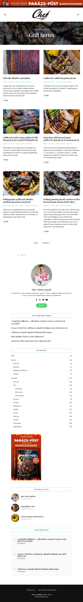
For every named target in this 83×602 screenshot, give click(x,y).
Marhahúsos (17, 406)
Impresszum (31, 590)
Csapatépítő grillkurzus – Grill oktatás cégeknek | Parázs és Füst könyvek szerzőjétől (38, 322)
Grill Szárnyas (19, 396)
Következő (45, 243)
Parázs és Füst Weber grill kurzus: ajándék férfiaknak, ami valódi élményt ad (39, 328)
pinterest (43, 299)
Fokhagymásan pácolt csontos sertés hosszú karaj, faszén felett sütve (62, 200)
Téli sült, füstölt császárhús (16, 78)
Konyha (13, 360)
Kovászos (16, 399)
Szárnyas (16, 416)
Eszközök (16, 364)
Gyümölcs (16, 367)
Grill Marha (18, 389)
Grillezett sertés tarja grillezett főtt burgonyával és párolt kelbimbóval (20, 138)
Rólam (41, 305)
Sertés (28, 82)
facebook (36, 299)
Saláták (15, 409)
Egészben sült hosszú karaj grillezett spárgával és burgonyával (61, 138)
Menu (78, 15)
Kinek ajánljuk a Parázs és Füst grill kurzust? (27, 337)
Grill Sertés (20, 82)
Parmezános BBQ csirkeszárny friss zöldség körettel (31, 341)
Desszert (16, 382)
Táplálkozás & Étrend (20, 370)
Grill (13, 82)
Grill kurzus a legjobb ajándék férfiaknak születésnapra (31, 332)
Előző (36, 243)
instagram (39, 299)
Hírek (12, 356)
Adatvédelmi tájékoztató (47, 590)
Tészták (35, 206)
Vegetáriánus (17, 427)
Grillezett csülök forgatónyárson (60, 78)
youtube (46, 299)
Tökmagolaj (17, 423)
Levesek (15, 402)
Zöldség (15, 374)
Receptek (6, 82)
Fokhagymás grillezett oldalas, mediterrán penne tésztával (18, 200)
